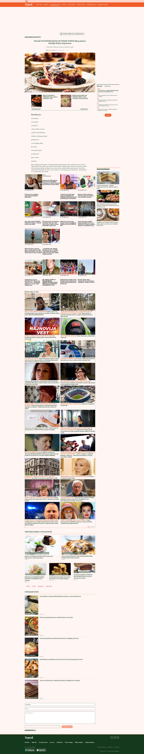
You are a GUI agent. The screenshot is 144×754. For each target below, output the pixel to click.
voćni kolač (49, 586)
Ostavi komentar (67, 726)
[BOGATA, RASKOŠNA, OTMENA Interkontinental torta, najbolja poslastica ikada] (108, 178)
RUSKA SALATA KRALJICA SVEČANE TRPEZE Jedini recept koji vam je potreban (80, 97)
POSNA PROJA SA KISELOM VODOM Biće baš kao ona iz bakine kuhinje (59, 578)
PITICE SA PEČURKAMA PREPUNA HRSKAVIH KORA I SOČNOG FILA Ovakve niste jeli (77, 557)
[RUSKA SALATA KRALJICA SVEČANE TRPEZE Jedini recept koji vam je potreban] (66, 101)
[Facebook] (111, 737)
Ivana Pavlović (52, 50)
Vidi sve (108, 115)
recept (28, 586)
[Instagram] (114, 737)
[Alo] (26, 1)
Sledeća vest (84, 109)
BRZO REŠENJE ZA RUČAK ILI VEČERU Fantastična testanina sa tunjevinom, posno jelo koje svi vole (108, 205)
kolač (32, 171)
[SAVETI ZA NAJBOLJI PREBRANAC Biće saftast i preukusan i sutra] (36, 101)
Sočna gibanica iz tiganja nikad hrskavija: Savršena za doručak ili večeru (60, 596)
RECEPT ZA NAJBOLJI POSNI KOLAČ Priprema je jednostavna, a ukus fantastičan (39, 557)
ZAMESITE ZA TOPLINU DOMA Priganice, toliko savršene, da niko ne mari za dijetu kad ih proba (107, 224)
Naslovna (39, 4)
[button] (69, 50)
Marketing (109, 747)
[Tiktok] (118, 737)
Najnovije (46, 4)
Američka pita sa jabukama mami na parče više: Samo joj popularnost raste (61, 659)
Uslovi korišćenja (101, 747)
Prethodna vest (36, 109)
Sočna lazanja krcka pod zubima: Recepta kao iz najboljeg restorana (59, 638)
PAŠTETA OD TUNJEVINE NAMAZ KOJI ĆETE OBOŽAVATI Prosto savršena (34, 578)
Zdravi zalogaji (81, 4)
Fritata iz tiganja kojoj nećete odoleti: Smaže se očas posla (56, 617)
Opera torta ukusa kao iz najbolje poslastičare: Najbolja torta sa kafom (60, 680)
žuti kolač (40, 586)
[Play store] (30, 750)
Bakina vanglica (91, 4)
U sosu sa (63, 4)
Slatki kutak (71, 4)
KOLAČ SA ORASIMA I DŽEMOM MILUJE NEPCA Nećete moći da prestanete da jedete (83, 576)
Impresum (116, 747)
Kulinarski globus (103, 4)
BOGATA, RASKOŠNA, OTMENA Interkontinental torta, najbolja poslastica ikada (107, 187)
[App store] (41, 750)
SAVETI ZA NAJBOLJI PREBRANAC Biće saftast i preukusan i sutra (50, 97)
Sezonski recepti (55, 4)
